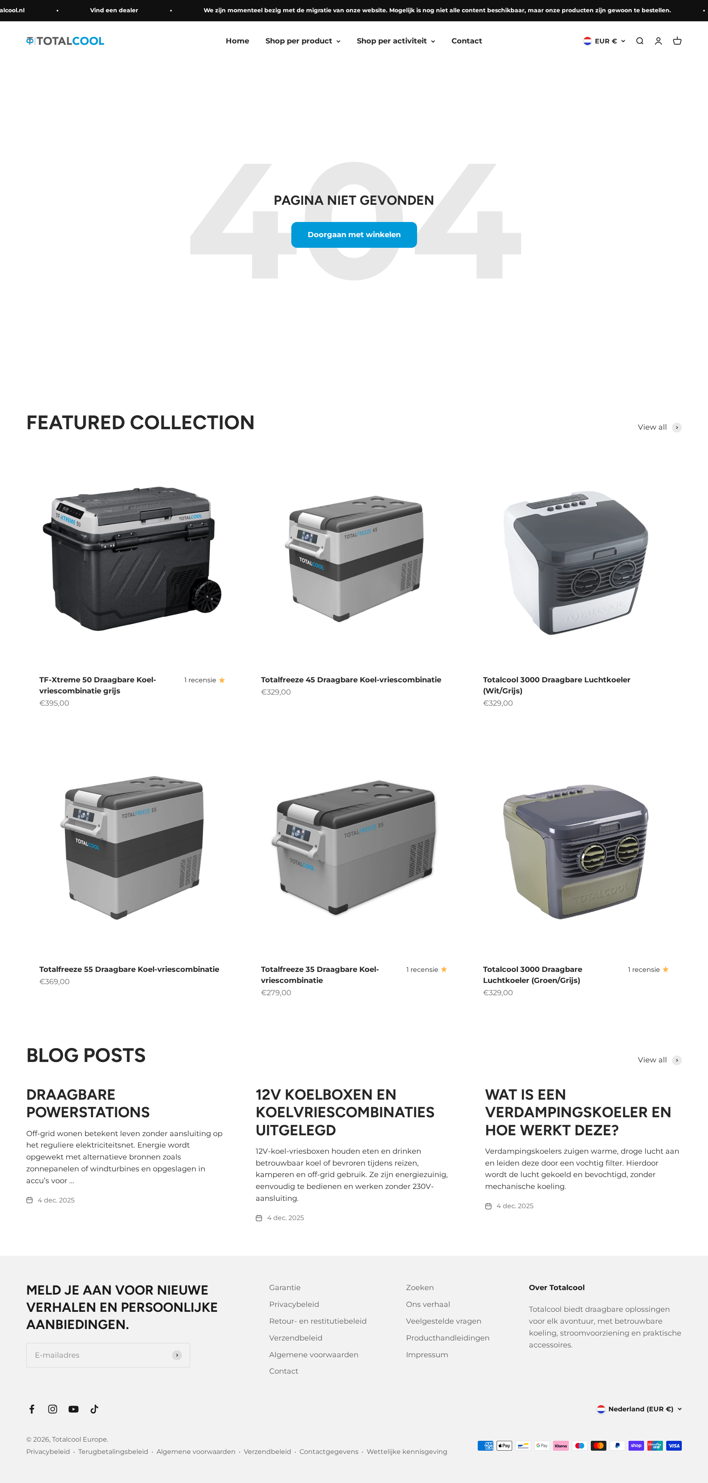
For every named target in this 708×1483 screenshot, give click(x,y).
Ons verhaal (428, 1304)
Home (237, 40)
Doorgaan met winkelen (354, 234)
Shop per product (299, 40)
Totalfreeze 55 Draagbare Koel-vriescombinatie (129, 969)
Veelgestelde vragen (443, 1321)
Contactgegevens (329, 1452)
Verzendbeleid (295, 1338)
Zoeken (420, 1287)
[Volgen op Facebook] (31, 1409)
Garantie (285, 1287)
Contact (467, 40)
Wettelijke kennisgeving (407, 1452)
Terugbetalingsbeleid (113, 1452)
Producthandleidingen (448, 1338)
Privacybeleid (294, 1304)
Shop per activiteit (392, 40)
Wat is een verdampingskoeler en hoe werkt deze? (578, 1112)
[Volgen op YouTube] (73, 1409)
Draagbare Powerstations (88, 1103)
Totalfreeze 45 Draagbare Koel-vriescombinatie (351, 679)
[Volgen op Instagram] (52, 1409)
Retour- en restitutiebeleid (318, 1321)
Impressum (427, 1354)
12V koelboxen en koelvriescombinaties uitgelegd (345, 1112)
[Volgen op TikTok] (94, 1409)
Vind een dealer (99, 10)
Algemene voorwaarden (314, 1354)
